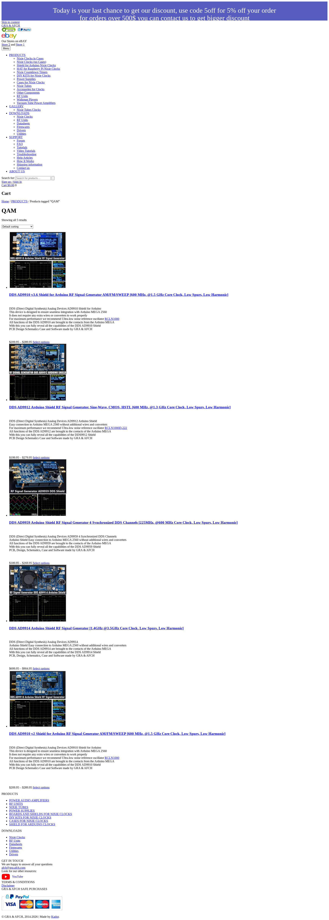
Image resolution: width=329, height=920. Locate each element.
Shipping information (29, 164)
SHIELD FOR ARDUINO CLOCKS (32, 824)
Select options (41, 342)
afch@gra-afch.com (13, 867)
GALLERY (16, 106)
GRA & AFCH (11, 25)
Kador (55, 916)
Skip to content (11, 22)
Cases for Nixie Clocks (31, 82)
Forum (21, 140)
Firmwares (23, 126)
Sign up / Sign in (12, 181)
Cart (8, 185)
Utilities (21, 133)
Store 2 (6, 44)
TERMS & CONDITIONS (18, 882)
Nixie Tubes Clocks (29, 109)
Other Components (28, 92)
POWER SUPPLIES (22, 810)
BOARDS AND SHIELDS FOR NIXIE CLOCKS (40, 814)
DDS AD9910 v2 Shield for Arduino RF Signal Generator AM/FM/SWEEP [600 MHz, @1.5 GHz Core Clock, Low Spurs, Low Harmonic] (117, 734)
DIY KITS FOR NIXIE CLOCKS (30, 817)
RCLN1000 (112, 318)
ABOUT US (17, 171)
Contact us (23, 168)
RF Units (22, 96)
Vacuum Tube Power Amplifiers (36, 103)
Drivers (21, 130)
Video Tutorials (26, 150)
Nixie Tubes (24, 85)
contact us (174, 18)
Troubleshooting (26, 154)
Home (5, 201)
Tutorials (22, 147)
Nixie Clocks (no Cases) (31, 61)
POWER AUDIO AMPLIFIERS (29, 800)
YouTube (17, 876)
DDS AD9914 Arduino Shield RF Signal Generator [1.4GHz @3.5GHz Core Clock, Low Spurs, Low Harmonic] (96, 628)
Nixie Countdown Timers (32, 72)
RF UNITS (16, 803)
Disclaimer (8, 885)
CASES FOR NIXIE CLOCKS (28, 821)
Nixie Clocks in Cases (30, 58)
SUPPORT (16, 137)
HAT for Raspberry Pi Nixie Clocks (38, 68)
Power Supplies (26, 79)
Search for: (8, 178)
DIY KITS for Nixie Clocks (33, 75)
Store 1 (20, 44)
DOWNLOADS (19, 113)
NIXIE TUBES (18, 807)
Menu (6, 48)
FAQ (20, 144)
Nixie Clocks (25, 116)
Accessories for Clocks (30, 89)
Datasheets (23, 123)
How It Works (25, 161)
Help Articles (25, 157)
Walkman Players (27, 99)
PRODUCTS (17, 55)
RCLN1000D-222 (116, 427)
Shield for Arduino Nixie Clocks (36, 65)
